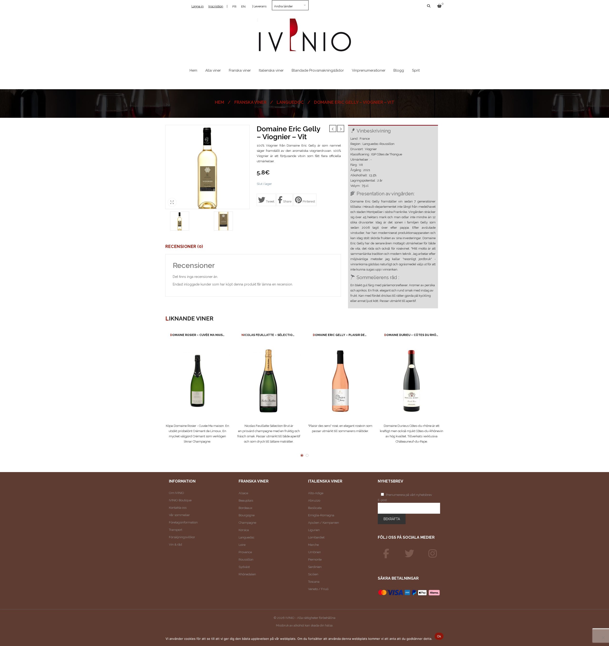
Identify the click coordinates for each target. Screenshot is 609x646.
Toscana (313, 581)
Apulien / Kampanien (323, 522)
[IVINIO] (386, 553)
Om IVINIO (176, 493)
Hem (219, 102)
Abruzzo (314, 500)
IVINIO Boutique (180, 500)
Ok (439, 636)
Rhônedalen (247, 574)
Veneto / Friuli (318, 589)
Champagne (247, 522)
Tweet (269, 201)
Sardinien (315, 567)
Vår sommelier (179, 515)
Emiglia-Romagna (321, 515)
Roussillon (246, 559)
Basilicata (315, 508)
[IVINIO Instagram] (432, 553)
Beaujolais (246, 500)
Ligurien (314, 530)
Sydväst (244, 567)
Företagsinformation (183, 522)
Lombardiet (316, 537)
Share (286, 201)
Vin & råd (175, 544)
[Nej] (603, 637)
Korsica (244, 530)
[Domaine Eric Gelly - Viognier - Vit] (179, 221)
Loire (242, 545)
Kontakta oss (178, 507)
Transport (175, 530)
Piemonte (315, 559)
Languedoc (290, 102)
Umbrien (314, 552)
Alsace (243, 493)
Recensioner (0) (184, 246)
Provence (245, 552)
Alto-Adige (315, 493)
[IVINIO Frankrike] (409, 553)
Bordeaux (245, 508)
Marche (313, 545)
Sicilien (313, 574)
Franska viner (250, 102)
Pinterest (308, 201)
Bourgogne (247, 515)
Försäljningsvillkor (182, 537)
